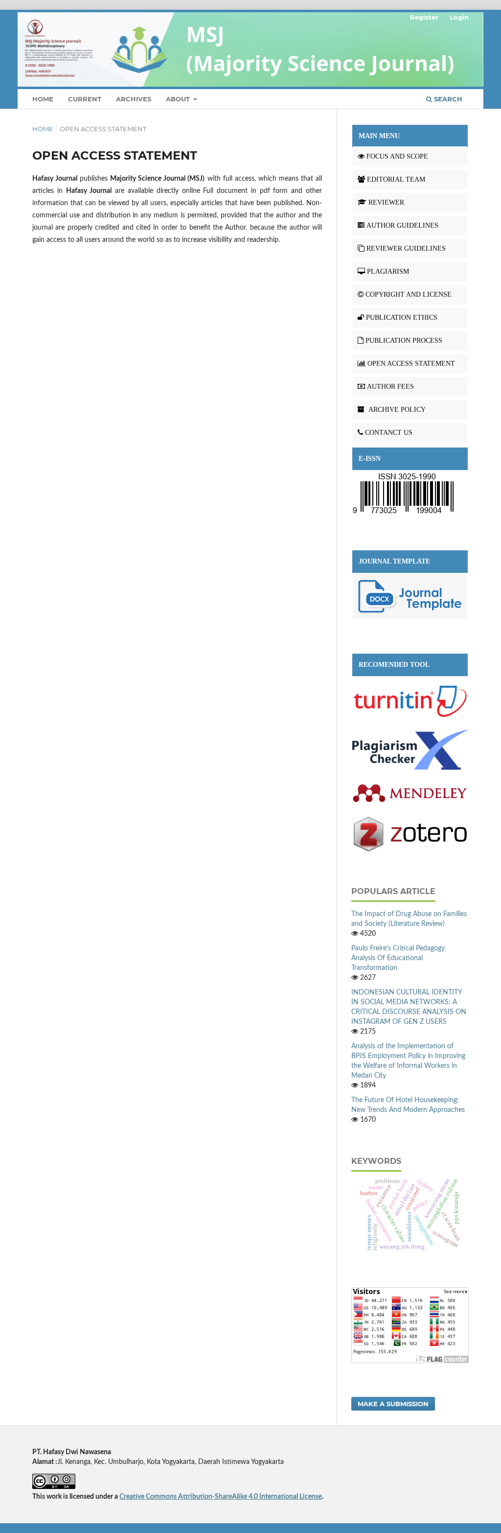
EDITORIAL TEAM (396, 179)
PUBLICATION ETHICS (401, 317)
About (179, 99)
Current (84, 99)
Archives (133, 99)
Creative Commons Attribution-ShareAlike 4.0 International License (220, 1496)
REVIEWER (386, 202)
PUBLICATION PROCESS (403, 340)
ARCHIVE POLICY (396, 409)
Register (424, 17)
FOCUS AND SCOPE (397, 156)
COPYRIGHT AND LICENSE (408, 294)
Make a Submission (393, 1404)
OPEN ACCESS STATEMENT (411, 363)
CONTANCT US (388, 432)
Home (42, 99)
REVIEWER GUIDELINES (406, 248)
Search (447, 99)
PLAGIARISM (388, 271)
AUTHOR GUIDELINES (402, 225)
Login (459, 17)
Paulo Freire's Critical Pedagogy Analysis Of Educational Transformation (398, 958)
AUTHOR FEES (390, 386)
